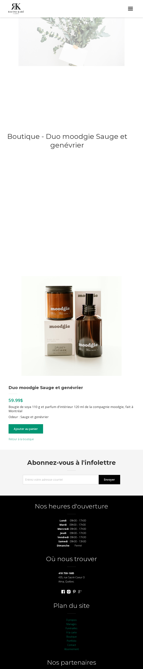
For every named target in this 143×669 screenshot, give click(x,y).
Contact (71, 645)
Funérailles (71, 628)
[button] (130, 9)
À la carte (71, 632)
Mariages (71, 624)
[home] (16, 9)
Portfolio (71, 640)
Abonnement (71, 649)
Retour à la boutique (21, 439)
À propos (71, 620)
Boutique (71, 636)
